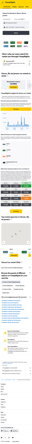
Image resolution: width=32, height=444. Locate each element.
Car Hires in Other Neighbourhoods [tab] (11, 282)
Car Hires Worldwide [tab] (7, 285)
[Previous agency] (3, 242)
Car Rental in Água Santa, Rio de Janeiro (12, 307)
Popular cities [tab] (5, 292)
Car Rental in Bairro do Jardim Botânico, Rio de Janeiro (15, 318)
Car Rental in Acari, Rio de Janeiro (10, 302)
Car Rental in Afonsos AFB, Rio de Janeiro (12, 305)
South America (8, 379)
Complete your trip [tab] (18, 289)
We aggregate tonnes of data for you (11, 370)
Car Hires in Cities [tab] (6, 289)
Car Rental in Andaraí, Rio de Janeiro (11, 313)
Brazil (14, 379)
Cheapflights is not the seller (9, 368)
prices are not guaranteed (7, 363)
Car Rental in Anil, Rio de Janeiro (10, 315)
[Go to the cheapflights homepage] (11, 2)
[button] (2, 2)
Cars (2, 379)
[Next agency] (28, 242)
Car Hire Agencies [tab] (19, 285)
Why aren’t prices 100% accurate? (11, 373)
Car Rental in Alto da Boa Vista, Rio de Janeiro (13, 309)
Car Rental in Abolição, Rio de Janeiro (11, 300)
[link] (13, 87)
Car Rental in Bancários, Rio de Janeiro (11, 320)
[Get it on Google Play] (5, 430)
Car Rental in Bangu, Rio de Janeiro (10, 322)
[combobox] (7, 19)
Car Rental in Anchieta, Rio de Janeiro (11, 311)
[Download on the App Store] (14, 430)
